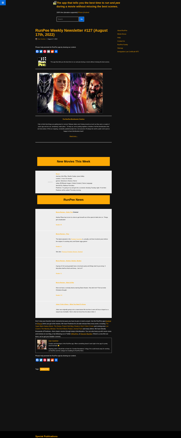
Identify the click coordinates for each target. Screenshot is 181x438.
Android (86, 12)
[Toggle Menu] (3, 2)
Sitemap (120, 48)
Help (119, 37)
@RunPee (74, 334)
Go (82, 19)
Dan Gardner (42, 39)
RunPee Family (122, 44)
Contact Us (121, 41)
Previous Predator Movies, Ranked (72, 251)
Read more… (74, 136)
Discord (83, 334)
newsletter (45, 369)
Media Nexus (121, 34)
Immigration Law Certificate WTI (128, 51)
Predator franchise (76, 239)
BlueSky (89, 334)
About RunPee (122, 30)
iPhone (80, 12)
